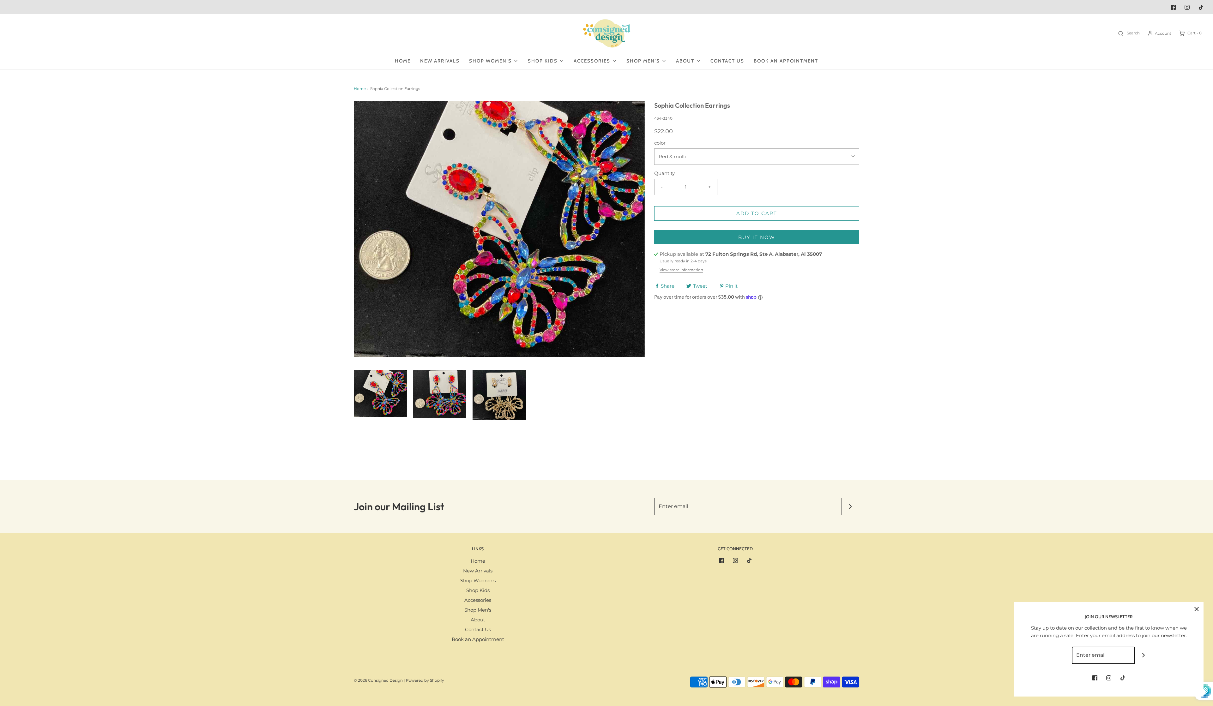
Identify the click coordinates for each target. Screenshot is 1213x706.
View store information (681, 269)
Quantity (664, 173)
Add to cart (756, 213)
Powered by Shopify (425, 680)
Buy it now (756, 237)
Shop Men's (477, 610)
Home (403, 61)
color (660, 143)
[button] (380, 393)
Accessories (477, 600)
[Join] (850, 506)
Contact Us (727, 61)
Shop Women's (478, 580)
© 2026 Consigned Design (378, 680)
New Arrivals (440, 61)
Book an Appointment (786, 61)
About (478, 620)
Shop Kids (478, 590)
